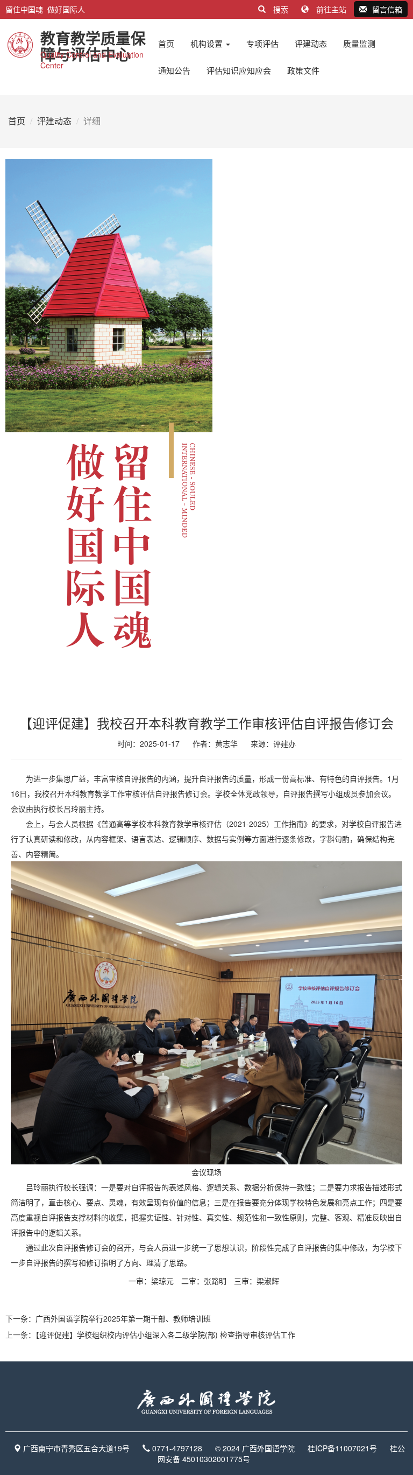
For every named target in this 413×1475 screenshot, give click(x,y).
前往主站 (331, 9)
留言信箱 (387, 9)
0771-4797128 (177, 1448)
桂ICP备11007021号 (342, 1448)
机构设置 (207, 43)
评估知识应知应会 (238, 70)
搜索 (280, 9)
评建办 (284, 743)
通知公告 (174, 70)
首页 (166, 43)
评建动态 (311, 43)
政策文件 (303, 70)
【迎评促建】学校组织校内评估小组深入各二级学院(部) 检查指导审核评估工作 (165, 1334)
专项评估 (262, 43)
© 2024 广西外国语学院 (255, 1448)
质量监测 (359, 43)
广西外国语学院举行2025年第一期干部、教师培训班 (123, 1318)
